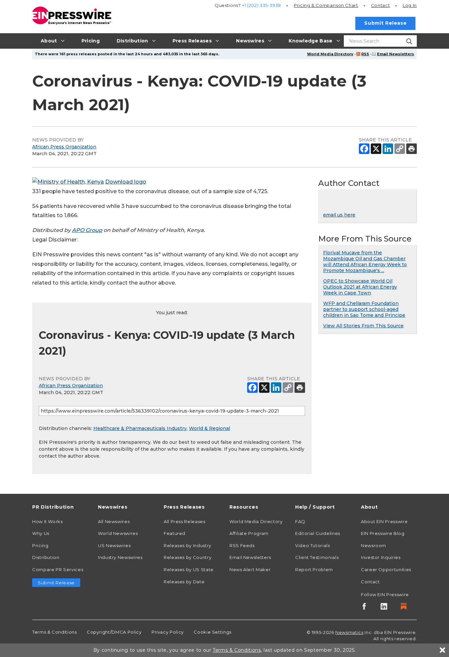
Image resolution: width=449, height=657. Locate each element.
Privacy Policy (168, 632)
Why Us (40, 533)
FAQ (300, 521)
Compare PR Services (57, 569)
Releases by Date (184, 581)
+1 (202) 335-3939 (261, 5)
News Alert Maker (250, 569)
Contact (380, 5)
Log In (410, 5)
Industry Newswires (120, 557)
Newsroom (373, 545)
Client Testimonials (317, 557)
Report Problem (314, 569)
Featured (174, 533)
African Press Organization (64, 147)
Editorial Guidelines (317, 533)
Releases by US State (189, 569)
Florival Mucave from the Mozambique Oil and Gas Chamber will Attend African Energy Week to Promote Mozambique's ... (365, 261)
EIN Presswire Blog (383, 533)
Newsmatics (349, 632)
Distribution (45, 557)
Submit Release (385, 23)
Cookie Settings (212, 632)
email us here (339, 215)
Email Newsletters (395, 54)
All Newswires (114, 521)
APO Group (87, 230)
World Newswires (118, 533)
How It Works (47, 521)
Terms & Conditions (54, 632)
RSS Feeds (242, 545)
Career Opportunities (386, 569)
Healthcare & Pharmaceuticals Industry (140, 428)
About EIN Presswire (384, 521)
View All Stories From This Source (363, 326)
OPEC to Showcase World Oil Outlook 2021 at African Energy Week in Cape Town (360, 287)
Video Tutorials (312, 545)
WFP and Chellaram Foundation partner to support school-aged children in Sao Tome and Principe (364, 309)
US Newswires (114, 545)
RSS (365, 54)
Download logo (125, 182)
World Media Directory (330, 54)
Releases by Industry (187, 545)
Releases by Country (187, 557)
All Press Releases (184, 521)
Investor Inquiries (381, 557)
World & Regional (209, 428)
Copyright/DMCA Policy (114, 632)
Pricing (326, 5)
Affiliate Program (249, 533)
